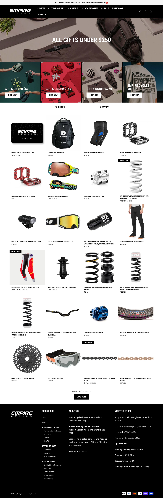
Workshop (47, 434)
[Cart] (150, 11)
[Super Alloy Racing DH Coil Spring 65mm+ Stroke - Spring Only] (27, 312)
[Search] (140, 11)
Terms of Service (49, 472)
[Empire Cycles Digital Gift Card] (27, 133)
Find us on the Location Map (127, 438)
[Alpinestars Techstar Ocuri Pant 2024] (27, 267)
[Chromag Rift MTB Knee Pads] (99, 133)
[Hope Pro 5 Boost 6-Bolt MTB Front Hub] (63, 267)
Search (44, 422)
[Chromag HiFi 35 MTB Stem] (99, 312)
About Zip (47, 468)
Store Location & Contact (52, 431)
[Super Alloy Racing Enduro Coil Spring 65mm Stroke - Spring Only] (135, 267)
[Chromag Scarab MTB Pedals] (135, 133)
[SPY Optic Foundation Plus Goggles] (63, 221)
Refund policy (48, 478)
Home (44, 417)
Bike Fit (46, 441)
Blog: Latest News (50, 456)
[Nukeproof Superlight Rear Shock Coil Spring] (99, 267)
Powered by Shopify (30, 494)
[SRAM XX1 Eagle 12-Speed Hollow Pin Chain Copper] (135, 358)
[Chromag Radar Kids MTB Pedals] (27, 176)
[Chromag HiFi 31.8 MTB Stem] (99, 176)
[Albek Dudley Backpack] (63, 133)
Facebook (47, 450)
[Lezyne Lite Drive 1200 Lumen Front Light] (27, 221)
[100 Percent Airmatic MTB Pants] (135, 221)
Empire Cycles (19, 494)
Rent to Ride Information (52, 465)
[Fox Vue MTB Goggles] (63, 358)
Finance (46, 437)
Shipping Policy (49, 475)
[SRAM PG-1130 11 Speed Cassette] (27, 358)
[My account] (145, 11)
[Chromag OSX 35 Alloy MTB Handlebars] (135, 312)
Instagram (47, 453)
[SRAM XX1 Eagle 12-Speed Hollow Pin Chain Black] (99, 358)
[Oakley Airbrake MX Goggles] (63, 176)
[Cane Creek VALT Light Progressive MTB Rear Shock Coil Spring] (135, 176)
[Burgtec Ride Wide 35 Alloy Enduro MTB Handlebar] (63, 312)
